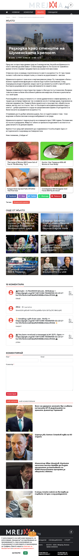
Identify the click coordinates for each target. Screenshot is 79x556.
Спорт (67, 540)
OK (25, 553)
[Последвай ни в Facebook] (71, 5)
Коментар (28, 12)
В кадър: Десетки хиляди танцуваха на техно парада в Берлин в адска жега (56, 224)
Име (8, 357)
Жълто (40, 12)
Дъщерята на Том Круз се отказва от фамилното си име (55, 269)
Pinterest (57, 196)
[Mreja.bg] (23, 531)
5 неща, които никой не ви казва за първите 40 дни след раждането (51, 493)
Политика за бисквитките (63, 553)
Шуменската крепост (21, 202)
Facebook (12, 196)
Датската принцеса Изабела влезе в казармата (56, 247)
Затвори (16, 553)
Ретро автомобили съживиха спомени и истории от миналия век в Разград (21, 268)
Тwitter (33, 196)
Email (42, 357)
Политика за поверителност (44, 553)
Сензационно (55, 540)
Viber (23, 196)
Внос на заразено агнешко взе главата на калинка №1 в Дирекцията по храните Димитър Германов (53, 408)
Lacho (12, 58)
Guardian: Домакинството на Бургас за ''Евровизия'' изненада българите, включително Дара (22, 223)
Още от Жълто (15, 210)
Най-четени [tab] (12, 401)
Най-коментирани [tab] (27, 401)
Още (10, 17)
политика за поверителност (23, 548)
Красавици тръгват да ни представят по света (21, 247)
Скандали (52, 12)
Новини (15, 12)
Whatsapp (44, 196)
